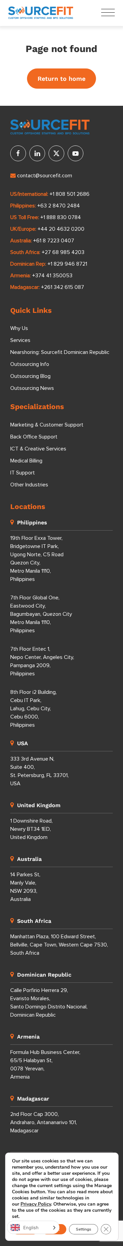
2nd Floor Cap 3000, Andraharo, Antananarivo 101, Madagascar (43, 1122)
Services (20, 340)
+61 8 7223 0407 (53, 240)
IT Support (22, 472)
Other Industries (29, 484)
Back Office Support (33, 437)
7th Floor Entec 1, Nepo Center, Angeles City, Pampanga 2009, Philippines (42, 661)
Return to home (61, 78)
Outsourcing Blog (30, 376)
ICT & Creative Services (38, 449)
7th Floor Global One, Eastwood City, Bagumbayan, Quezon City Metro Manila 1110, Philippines (41, 614)
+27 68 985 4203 (63, 252)
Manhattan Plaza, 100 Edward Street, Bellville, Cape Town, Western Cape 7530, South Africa (59, 945)
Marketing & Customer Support (46, 425)
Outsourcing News (32, 388)
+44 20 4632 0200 (61, 229)
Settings (83, 1229)
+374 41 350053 (52, 275)
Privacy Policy (35, 1204)
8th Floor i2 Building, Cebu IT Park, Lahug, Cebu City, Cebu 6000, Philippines (33, 708)
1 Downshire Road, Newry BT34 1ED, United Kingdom (31, 829)
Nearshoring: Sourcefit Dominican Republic (59, 352)
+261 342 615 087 (62, 287)
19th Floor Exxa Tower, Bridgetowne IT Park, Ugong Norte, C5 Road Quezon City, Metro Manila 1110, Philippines (37, 558)
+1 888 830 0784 (60, 217)
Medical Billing (26, 460)
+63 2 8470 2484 (58, 205)
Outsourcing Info (29, 364)
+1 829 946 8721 (67, 264)
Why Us (19, 328)
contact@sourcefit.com (44, 175)
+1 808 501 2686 (70, 194)
